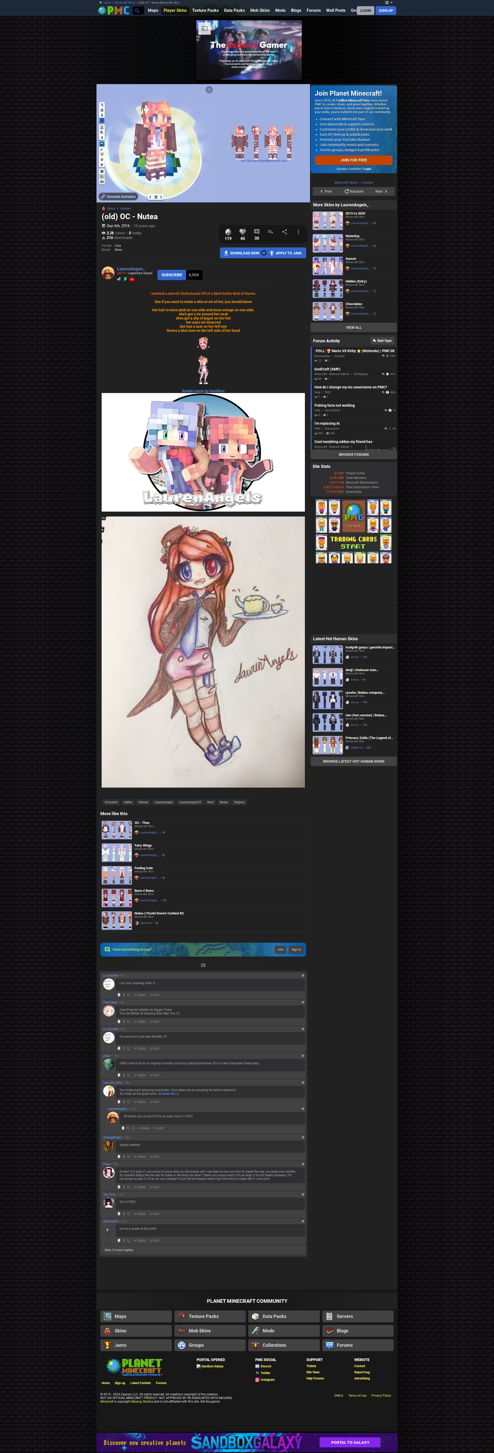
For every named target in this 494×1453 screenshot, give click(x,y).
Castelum (146, 923)
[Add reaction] (128, 995)
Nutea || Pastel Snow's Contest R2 (159, 913)
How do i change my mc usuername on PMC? (350, 452)
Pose (106, 1164)
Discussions (322, 421)
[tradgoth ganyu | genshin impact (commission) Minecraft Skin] (328, 719)
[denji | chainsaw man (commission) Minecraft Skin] (328, 742)
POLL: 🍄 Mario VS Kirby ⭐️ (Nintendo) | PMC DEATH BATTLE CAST (355, 416)
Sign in (296, 949)
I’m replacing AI (327, 488)
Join (280, 949)
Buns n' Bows (144, 891)
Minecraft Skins (125, 2)
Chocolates (354, 369)
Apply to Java (289, 253)
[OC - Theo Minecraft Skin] (117, 830)
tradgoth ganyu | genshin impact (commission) (369, 712)
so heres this (166, 1093)
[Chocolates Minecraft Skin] (328, 376)
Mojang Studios (142, 1401)
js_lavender (110, 975)
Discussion (332, 493)
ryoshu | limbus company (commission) (364, 758)
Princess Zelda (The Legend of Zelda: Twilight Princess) (368, 803)
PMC (328, 457)
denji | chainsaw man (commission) (361, 735)
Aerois (355, 722)
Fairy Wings (143, 845)
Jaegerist (357, 812)
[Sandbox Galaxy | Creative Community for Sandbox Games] (247, 1442)
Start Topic (384, 406)
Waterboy (353, 301)
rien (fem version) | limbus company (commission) (365, 780)
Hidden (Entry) (356, 346)
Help (317, 457)
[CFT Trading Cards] (353, 627)
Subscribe (172, 275)
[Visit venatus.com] (417, 71)
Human (125, 208)
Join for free (354, 160)
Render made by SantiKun (203, 391)
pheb (106, 1056)
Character (111, 802)
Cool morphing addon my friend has (343, 507)
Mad (210, 802)
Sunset (351, 324)
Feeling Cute (144, 868)
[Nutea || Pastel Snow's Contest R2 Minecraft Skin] (117, 920)
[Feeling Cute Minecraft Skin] (117, 875)
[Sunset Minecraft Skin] (328, 331)
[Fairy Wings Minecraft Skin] (117, 852)
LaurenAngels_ (131, 268)
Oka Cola (109, 1194)
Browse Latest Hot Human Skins (354, 826)
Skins (111, 208)
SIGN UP (386, 10)
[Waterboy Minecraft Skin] (328, 308)
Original (239, 802)
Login (367, 169)
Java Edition (332, 475)
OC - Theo (142, 823)
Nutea (224, 802)
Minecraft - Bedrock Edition (331, 439)
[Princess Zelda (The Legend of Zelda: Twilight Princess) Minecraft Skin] (328, 810)
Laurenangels (163, 802)
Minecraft (106, 1401)
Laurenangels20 (190, 802)
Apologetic (110, 1221)
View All (354, 392)
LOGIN (365, 10)
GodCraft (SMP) (327, 434)
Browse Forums (354, 520)
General (339, 421)
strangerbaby (112, 1137)
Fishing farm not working (334, 470)
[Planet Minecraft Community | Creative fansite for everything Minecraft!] (134, 1366)
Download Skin (244, 253)
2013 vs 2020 (355, 278)
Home (107, 2)
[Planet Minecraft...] (136, 10)
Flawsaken (110, 1002)
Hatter (128, 802)
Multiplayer (361, 439)
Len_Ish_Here (112, 1082)
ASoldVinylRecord (376, 515)
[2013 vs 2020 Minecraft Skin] (328, 286)
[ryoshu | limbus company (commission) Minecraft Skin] (328, 765)
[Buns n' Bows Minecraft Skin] (117, 898)
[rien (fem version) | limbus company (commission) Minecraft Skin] (328, 787)
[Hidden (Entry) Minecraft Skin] (328, 353)
